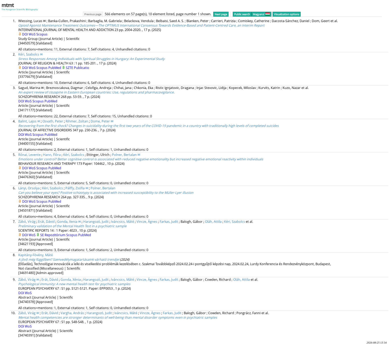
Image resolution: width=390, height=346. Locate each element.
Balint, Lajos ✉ (29, 121)
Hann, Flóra (52, 154)
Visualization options (286, 14)
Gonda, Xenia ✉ (69, 221)
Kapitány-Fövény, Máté (35, 255)
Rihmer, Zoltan (77, 121)
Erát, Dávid (46, 221)
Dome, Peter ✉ (102, 121)
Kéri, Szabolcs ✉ (30, 54)
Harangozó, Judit (96, 221)
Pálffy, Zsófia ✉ (76, 188)
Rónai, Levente (29, 154)
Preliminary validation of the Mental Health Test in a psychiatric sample (72, 226)
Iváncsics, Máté (122, 221)
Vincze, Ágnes (146, 221)
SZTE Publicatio (77, 67)
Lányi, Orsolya (29, 188)
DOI (25, 34)
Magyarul (258, 14)
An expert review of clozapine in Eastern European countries (96, 92)
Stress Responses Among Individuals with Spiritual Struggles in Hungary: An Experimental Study (91, 59)
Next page (221, 14)
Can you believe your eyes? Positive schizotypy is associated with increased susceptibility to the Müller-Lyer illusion (105, 192)
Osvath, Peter (52, 121)
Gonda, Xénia (71, 279)
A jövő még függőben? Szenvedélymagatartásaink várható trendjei (68, 259)
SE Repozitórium (53, 235)
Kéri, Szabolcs (73, 154)
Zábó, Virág (27, 221)
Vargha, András (72, 313)
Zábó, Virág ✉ (28, 279)
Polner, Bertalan (103, 188)
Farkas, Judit (169, 221)
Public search (242, 14)
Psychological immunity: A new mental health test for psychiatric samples (74, 284)
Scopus (42, 34)
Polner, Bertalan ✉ (126, 154)
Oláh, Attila (213, 221)
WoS (32, 34)
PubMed (55, 67)
